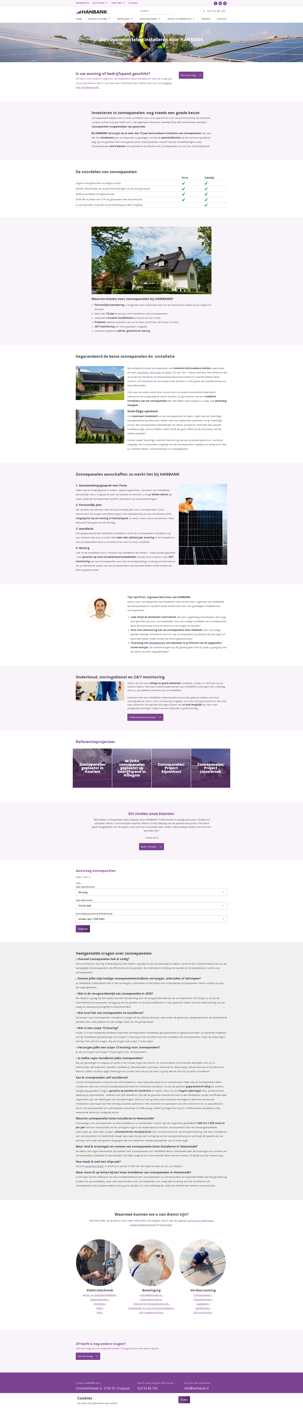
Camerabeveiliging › (151, 1299)
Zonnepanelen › (203, 1295)
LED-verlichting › (203, 1312)
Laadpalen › (203, 1303)
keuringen (166, 1224)
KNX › (100, 1312)
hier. (221, 1155)
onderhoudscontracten (143, 1224)
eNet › (100, 1308)
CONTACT (222, 18)
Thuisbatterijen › (203, 1299)
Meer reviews (149, 846)
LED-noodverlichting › (151, 1312)
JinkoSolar (143, 372)
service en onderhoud (200, 1220)
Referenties (82, 3)
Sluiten (184, 1399)
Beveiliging (123, 18)
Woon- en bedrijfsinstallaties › (100, 1295)
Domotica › (100, 1303)
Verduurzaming (148, 18)
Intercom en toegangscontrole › (151, 1303)
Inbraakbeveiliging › (151, 1295)
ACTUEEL (133, 3)
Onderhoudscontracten (142, 717)
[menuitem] (84, 3)
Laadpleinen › (203, 1308)
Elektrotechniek (97, 18)
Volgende (83, 929)
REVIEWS (206, 18)
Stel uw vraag (188, 75)
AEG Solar (155, 372)
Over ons (116, 3)
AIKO (168, 372)
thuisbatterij (157, 642)
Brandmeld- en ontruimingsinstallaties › (151, 1308)
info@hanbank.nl (196, 1388)
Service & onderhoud (179, 18)
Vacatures (98, 3)
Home (79, 18)
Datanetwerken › (100, 1299)
